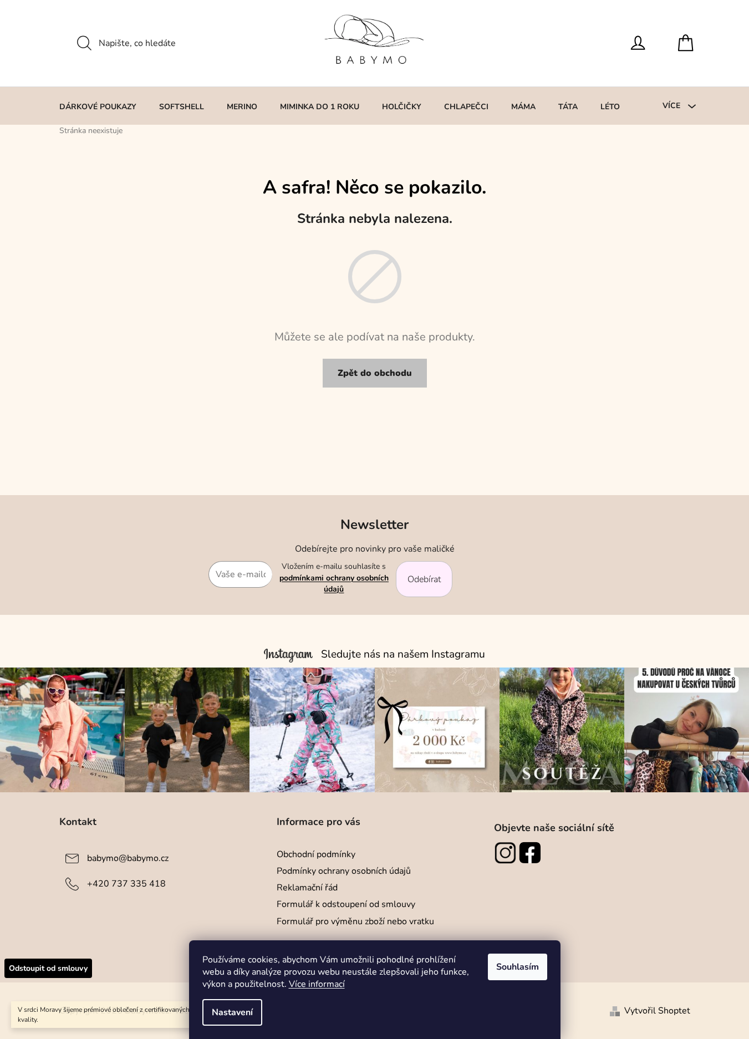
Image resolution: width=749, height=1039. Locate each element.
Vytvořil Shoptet (657, 1011)
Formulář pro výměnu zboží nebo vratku (355, 921)
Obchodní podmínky (316, 854)
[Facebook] (531, 853)
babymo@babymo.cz (128, 858)
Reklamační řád (307, 888)
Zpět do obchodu (375, 373)
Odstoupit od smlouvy (48, 968)
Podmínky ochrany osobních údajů (344, 871)
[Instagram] (506, 853)
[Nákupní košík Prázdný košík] (688, 43)
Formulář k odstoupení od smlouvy (346, 904)
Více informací (317, 984)
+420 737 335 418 (126, 884)
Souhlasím (517, 967)
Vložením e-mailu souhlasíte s (334, 577)
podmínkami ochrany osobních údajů (334, 583)
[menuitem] (97, 106)
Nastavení (232, 1012)
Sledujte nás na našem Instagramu (403, 654)
